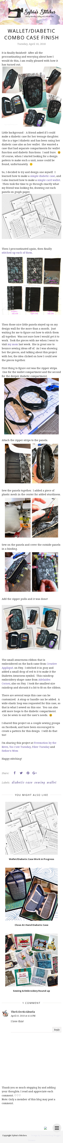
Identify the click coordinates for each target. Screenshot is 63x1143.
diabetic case (22, 782)
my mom (13, 344)
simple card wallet (48, 180)
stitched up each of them (17, 252)
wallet (51, 782)
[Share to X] (21, 773)
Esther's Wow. (10, 750)
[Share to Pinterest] (28, 773)
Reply (57, 1029)
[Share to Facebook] (14, 773)
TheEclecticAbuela (23, 1011)
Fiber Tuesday (41, 747)
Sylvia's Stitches (19, 1135)
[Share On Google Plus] (34, 773)
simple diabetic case (42, 176)
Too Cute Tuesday (20, 747)
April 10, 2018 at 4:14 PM (23, 1015)
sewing (39, 782)
